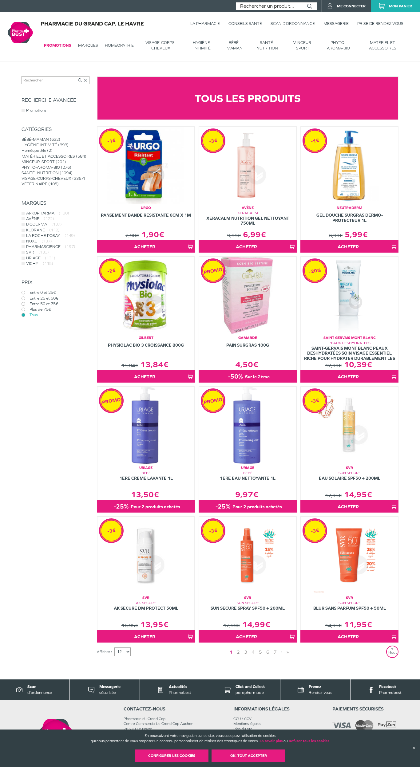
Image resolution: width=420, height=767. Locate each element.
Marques (88, 45)
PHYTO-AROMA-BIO (338, 45)
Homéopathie (119, 45)
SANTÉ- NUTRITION (267, 45)
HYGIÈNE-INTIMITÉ (202, 45)
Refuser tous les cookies (309, 741)
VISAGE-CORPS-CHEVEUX (160, 45)
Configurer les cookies (171, 755)
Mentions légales (247, 724)
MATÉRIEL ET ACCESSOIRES (382, 45)
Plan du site (242, 729)
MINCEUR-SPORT (303, 45)
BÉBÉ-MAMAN (235, 45)
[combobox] (269, 6)
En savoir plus (271, 741)
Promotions (57, 45)
